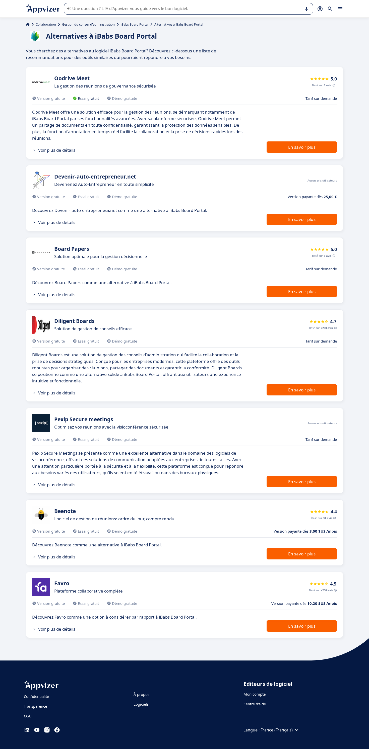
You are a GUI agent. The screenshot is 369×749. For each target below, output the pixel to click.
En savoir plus (302, 147)
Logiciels (141, 704)
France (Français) (277, 730)
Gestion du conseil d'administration (88, 24)
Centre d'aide (254, 703)
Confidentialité (36, 696)
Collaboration (46, 24)
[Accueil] (28, 24)
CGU (28, 715)
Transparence (35, 706)
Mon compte (254, 694)
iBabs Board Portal (134, 24)
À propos (141, 694)
